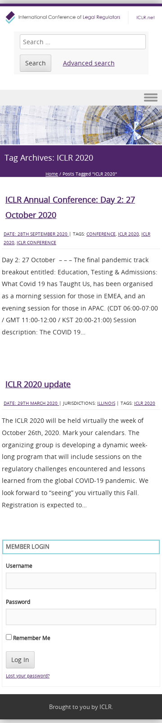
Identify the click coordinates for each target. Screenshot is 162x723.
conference (101, 234)
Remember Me (31, 637)
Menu (81, 98)
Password (18, 601)
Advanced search (89, 63)
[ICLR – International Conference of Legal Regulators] (81, 17)
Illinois (106, 403)
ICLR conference (36, 243)
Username (19, 565)
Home (51, 174)
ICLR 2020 (128, 234)
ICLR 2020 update (38, 384)
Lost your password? (28, 676)
